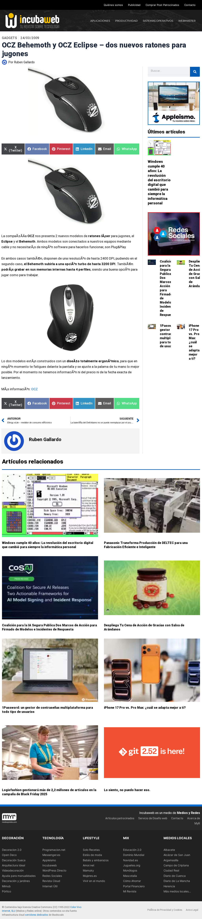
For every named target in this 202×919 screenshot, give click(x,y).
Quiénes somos (113, 5)
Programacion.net (53, 849)
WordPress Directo (54, 870)
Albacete (169, 849)
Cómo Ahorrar (132, 881)
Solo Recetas (91, 849)
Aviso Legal (192, 910)
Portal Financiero (134, 886)
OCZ (34, 389)
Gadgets (9, 38)
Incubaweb (49, 865)
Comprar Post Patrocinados (162, 5)
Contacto (189, 5)
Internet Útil (49, 886)
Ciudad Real (171, 870)
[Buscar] (195, 72)
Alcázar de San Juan (177, 855)
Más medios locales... (177, 891)
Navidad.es (130, 860)
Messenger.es (51, 855)
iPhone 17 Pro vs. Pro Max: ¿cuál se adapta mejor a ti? (194, 342)
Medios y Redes (188, 813)
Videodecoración (13, 870)
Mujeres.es (90, 875)
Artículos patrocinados (119, 818)
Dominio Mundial (133, 855)
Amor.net (88, 865)
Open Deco (9, 855)
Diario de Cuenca (175, 875)
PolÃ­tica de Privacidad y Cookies (164, 910)
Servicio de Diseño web (152, 818)
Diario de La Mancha (177, 881)
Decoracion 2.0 (12, 849)
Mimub (6, 886)
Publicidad (134, 5)
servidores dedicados (36, 914)
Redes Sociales (52, 875)
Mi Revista (129, 891)
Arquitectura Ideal (13, 865)
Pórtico (6, 891)
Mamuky (88, 870)
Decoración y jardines (16, 881)
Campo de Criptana (176, 865)
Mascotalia (130, 875)
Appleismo (49, 860)
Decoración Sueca (13, 860)
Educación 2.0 (132, 849)
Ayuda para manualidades (19, 875)
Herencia (169, 886)
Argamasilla (171, 860)
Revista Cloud (51, 881)
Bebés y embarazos (95, 860)
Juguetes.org (131, 865)
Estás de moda (92, 855)
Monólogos (130, 870)
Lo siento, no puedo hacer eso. (127, 790)
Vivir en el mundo (94, 881)
